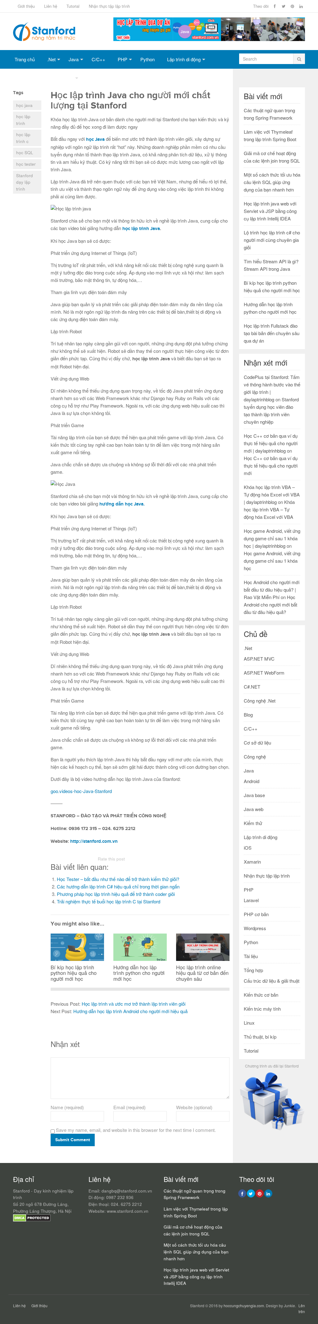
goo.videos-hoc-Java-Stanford (81, 791)
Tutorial (73, 6)
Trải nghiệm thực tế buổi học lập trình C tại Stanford (108, 901)
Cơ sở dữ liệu (28, 78)
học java (24, 105)
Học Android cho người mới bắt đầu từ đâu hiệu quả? (270, 604)
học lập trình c (23, 137)
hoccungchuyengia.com (244, 1305)
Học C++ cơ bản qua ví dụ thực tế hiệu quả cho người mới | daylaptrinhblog (271, 443)
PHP (122, 59)
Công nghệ (255, 756)
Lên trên (301, 1308)
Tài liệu (251, 956)
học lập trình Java (141, 229)
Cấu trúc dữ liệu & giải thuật (271, 980)
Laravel (251, 900)
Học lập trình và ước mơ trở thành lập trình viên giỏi (133, 1003)
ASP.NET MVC (259, 658)
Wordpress (255, 928)
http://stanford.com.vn (94, 841)
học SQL (24, 152)
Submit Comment (72, 1139)
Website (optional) (194, 1107)
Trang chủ (25, 59)
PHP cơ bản (256, 914)
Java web (253, 809)
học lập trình (23, 119)
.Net (51, 59)
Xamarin (252, 861)
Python (147, 59)
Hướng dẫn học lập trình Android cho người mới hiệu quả (130, 1011)
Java (74, 59)
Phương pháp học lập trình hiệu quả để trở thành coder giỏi (116, 894)
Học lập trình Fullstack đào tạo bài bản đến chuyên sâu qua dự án (271, 333)
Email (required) (129, 1107)
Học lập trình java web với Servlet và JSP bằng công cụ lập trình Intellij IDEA (270, 211)
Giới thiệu (26, 6)
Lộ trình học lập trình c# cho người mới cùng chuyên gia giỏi (272, 240)
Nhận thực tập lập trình (109, 6)
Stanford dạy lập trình (24, 182)
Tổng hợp (64, 78)
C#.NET (252, 686)
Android (251, 781)
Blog (248, 714)
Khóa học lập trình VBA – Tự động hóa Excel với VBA (269, 509)
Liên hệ (50, 6)
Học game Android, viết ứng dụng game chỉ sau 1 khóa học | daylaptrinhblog (272, 538)
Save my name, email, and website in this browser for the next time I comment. (136, 1130)
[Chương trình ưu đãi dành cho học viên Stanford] (272, 1129)
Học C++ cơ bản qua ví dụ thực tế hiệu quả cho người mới (271, 465)
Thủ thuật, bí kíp (260, 1036)
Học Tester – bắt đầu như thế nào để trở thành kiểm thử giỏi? (118, 879)
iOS (248, 847)
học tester (26, 164)
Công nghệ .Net (259, 700)
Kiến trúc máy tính (262, 1008)
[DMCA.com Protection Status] (32, 1220)
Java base (254, 795)
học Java (95, 139)
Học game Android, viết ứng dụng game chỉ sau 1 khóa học (272, 560)
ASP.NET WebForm (264, 672)
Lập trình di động (184, 59)
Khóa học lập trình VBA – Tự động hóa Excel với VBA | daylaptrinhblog (272, 494)
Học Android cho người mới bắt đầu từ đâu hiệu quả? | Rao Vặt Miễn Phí (271, 589)
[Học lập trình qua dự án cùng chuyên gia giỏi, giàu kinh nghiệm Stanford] (209, 39)
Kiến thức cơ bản (261, 994)
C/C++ (98, 59)
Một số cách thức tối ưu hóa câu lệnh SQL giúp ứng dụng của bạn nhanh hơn (272, 182)
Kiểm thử (253, 823)
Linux (249, 1022)
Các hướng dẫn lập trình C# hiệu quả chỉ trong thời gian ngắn (118, 886)
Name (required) (67, 1107)
